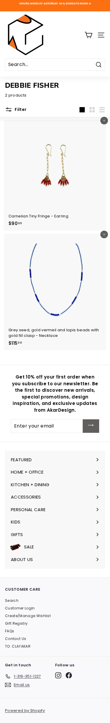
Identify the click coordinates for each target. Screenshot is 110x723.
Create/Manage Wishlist (28, 615)
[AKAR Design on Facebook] (69, 675)
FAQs (9, 631)
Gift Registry (16, 623)
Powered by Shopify (25, 710)
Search (11, 600)
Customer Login (20, 608)
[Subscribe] (91, 426)
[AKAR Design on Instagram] (58, 675)
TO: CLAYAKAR (18, 646)
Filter (20, 109)
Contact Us (15, 638)
